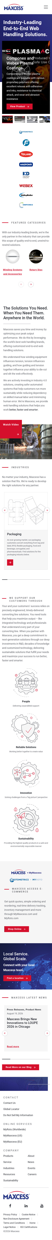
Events (31, 1168)
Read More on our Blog (18, 1067)
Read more (13, 1046)
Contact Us (9, 1102)
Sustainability (10, 1180)
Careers (32, 1174)
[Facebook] (10, 1206)
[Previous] (21, 284)
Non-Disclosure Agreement (16, 1218)
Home (32, 1223)
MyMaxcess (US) (12, 1135)
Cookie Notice (28, 1214)
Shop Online (14, 929)
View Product (17, 106)
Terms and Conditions (14, 1223)
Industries (8, 1168)
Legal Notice (9, 1227)
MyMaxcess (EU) (12, 1141)
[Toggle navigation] (46, 7)
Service (7, 1162)
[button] (7, 119)
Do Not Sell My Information (18, 1115)
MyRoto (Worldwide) (14, 1129)
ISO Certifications (28, 1227)
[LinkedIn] (26, 1206)
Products (8, 1155)
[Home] (14, 7)
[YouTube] (42, 1206)
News (31, 1162)
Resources (9, 1174)
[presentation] (31, 285)
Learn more (10, 562)
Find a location (15, 978)
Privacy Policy (10, 1214)
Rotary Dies (36, 269)
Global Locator (11, 1109)
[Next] (31, 284)
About (31, 1155)
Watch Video (11, 424)
